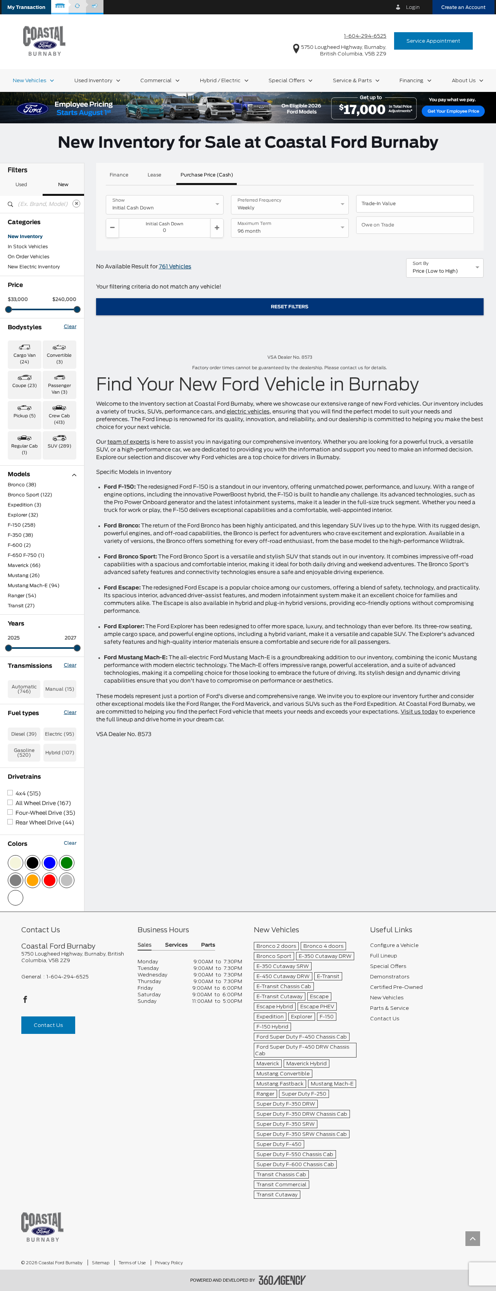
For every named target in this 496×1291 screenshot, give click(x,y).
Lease (154, 175)
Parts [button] (208, 945)
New (63, 184)
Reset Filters (289, 306)
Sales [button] (145, 945)
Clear (70, 326)
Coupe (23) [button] (24, 386)
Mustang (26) (24, 575)
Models (19, 474)
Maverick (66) (24, 565)
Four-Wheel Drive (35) (46, 813)
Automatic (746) (24, 689)
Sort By (421, 264)
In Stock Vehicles (28, 246)
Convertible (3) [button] (59, 358)
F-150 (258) (22, 525)
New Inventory (25, 236)
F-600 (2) (19, 545)
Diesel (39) (24, 734)
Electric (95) (59, 734)
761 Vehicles (175, 267)
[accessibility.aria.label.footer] (282, 1280)
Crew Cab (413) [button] (59, 419)
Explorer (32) (23, 515)
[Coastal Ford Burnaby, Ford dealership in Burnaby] (44, 40)
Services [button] (176, 945)
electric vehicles (248, 412)
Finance (119, 175)
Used (21, 184)
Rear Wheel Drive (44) (45, 823)
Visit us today (419, 712)
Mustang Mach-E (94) (34, 585)
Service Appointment (433, 41)
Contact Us (48, 1025)
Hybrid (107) (59, 752)
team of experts (128, 442)
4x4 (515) (28, 794)
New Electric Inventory (34, 266)
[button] (26, 7)
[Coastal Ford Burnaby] (42, 1226)
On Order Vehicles (28, 256)
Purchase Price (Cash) (207, 175)
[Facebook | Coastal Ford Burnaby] (25, 1001)
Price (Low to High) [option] (435, 271)
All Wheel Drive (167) (43, 803)
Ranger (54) (22, 595)
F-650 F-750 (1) (26, 555)
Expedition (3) (24, 505)
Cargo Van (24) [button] (25, 358)
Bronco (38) (22, 484)
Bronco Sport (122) (30, 495)
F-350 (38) (20, 535)
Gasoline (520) (24, 752)
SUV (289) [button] (59, 446)
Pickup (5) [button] (25, 416)
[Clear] (76, 203)
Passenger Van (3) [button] (59, 389)
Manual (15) (59, 689)
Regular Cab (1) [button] (24, 449)
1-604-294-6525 (365, 36)
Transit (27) (21, 605)
